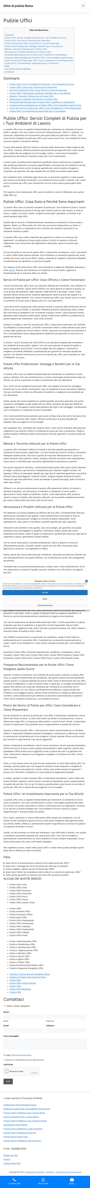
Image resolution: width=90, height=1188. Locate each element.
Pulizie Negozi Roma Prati (16, 1137)
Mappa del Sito (11, 1155)
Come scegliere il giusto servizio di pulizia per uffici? (30, 869)
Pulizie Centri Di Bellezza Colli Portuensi (22, 1141)
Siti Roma (50, 1172)
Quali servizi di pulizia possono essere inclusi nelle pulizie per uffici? (37, 863)
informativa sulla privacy (21, 1055)
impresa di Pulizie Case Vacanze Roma (27, 977)
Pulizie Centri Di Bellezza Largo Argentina (23, 1129)
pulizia (21, 357)
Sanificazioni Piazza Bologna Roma (20, 1105)
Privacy (7, 1159)
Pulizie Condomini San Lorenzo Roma (21, 1117)
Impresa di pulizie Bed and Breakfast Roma (29, 974)
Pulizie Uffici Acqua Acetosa (22, 983)
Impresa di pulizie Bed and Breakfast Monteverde (27, 1109)
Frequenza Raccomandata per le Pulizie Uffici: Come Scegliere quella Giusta (39, 57)
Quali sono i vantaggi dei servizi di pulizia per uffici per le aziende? (37, 866)
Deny (45, 599)
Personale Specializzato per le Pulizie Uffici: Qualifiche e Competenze (36, 55)
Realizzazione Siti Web (34, 1172)
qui (15, 195)
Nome (6, 1021)
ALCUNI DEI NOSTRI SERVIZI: (18, 69)
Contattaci (9, 72)
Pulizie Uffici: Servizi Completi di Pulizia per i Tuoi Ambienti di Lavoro (36, 38)
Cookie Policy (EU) (12, 1163)
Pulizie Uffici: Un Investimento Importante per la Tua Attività (31, 63)
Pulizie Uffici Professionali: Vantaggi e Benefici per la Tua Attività (33, 46)
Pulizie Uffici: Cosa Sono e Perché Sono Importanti (27, 40)
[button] (86, 581)
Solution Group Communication (68, 1172)
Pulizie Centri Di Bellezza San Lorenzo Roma (24, 1113)
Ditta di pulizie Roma (18, 6)
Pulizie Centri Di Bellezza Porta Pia (20, 1133)
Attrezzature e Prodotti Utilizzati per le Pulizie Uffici (28, 52)
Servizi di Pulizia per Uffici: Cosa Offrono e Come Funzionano (32, 43)
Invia (8, 1081)
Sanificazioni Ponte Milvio (15, 1125)
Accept (45, 592)
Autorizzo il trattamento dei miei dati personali (25, 1060)
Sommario (9, 35)
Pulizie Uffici (15, 980)
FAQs (7, 66)
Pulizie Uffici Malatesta (20, 989)
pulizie (12, 270)
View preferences (45, 605)
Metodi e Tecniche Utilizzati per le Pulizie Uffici (26, 49)
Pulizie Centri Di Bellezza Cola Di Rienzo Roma (25, 1121)
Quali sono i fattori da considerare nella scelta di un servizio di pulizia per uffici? (43, 872)
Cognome (50, 1021)
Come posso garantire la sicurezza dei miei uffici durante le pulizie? (37, 875)
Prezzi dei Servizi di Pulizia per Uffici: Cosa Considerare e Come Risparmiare (39, 60)
